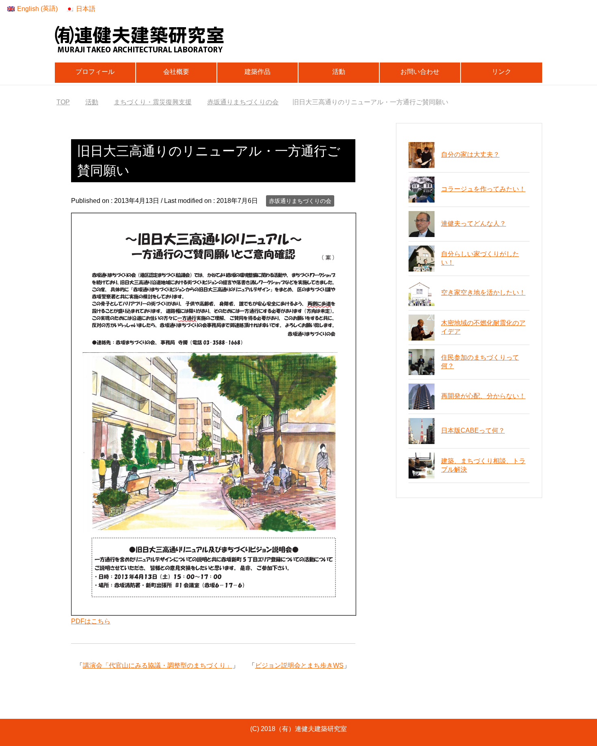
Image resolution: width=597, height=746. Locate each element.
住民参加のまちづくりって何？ (480, 361)
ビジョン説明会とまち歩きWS (299, 665)
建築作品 (257, 71)
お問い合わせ (419, 71)
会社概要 (176, 71)
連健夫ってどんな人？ (473, 223)
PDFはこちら (90, 621)
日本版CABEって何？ (473, 430)
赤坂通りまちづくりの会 (300, 201)
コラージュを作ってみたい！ (483, 188)
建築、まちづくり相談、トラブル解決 (483, 465)
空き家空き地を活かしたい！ (483, 292)
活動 (338, 71)
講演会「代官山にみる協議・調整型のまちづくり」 (157, 665)
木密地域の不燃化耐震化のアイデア (483, 327)
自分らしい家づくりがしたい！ (480, 258)
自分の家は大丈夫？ (470, 154)
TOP (63, 102)
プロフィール (95, 71)
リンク (501, 71)
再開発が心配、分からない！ (483, 395)
